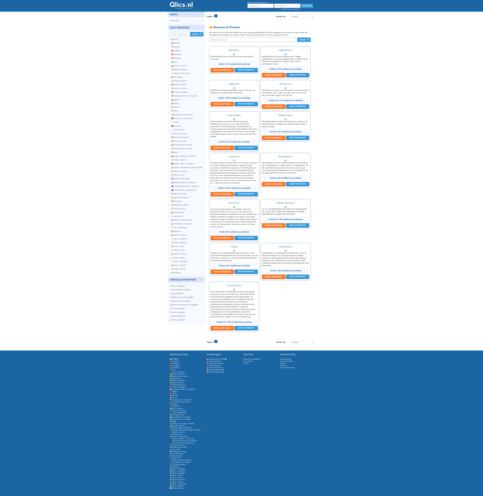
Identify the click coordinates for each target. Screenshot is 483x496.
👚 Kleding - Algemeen (179, 160)
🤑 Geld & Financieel (178, 141)
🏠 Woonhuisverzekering (215, 372)
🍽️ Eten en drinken (178, 130)
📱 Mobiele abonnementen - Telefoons (184, 186)
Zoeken (302, 40)
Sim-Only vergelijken (177, 308)
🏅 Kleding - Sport (177, 175)
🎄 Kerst (174, 62)
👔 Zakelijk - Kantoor (178, 269)
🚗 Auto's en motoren (179, 66)
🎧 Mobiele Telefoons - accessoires (183, 182)
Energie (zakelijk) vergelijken (180, 301)
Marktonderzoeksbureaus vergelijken (184, 305)
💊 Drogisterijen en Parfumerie (182, 114)
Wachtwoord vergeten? (290, 9)
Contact (246, 363)
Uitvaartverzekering (177, 316)
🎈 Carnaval (175, 47)
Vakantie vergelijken (177, 320)
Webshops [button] (174, 39)
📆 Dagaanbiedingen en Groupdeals (184, 96)
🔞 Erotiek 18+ (176, 126)
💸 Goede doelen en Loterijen (181, 148)
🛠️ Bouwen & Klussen (179, 88)
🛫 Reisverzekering (213, 365)
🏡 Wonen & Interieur (179, 254)
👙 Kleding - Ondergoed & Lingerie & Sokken (187, 167)
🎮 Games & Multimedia (180, 137)
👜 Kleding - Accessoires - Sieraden (183, 156)
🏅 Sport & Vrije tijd (178, 209)
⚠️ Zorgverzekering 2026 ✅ (217, 359)
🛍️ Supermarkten (177, 212)
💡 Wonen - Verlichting (179, 261)
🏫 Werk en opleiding (178, 235)
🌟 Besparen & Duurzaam (180, 73)
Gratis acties (174, 20)
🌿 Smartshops (176, 201)
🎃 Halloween (176, 50)
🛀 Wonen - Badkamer (179, 239)
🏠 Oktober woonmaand (180, 197)
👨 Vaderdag (176, 58)
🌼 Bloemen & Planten (179, 81)
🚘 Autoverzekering (213, 361)
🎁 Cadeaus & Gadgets (179, 92)
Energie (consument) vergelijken (182, 297)
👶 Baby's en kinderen (179, 69)
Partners (283, 363)
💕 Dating (174, 103)
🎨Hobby (174, 152)
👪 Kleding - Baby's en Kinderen (182, 163)
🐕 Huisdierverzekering (215, 363)
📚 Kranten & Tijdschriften (180, 179)
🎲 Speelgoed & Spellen (179, 205)
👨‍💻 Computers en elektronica (181, 118)
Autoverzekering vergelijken (180, 289)
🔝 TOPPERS (175, 43)
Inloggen (307, 5)
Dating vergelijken (177, 293)
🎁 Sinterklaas (176, 54)
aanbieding (222, 70)
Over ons (283, 365)
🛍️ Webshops (176, 231)
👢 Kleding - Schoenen (179, 171)
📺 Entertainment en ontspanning (183, 190)
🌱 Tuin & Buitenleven (179, 227)
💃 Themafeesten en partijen (181, 224)
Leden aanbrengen (286, 361)
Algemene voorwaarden (251, 359)
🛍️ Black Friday (176, 77)
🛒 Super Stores (177, 216)
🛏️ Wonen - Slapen (178, 257)
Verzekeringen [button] (175, 273)
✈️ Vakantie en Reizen (179, 194)
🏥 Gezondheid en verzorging (181, 145)
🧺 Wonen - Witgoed (178, 265)
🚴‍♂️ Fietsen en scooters (179, 133)
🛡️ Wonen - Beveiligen (179, 242)
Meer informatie (246, 70)
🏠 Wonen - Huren (178, 246)
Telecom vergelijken (177, 312)
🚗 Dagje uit (175, 99)
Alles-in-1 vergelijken (177, 286)
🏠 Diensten (175, 107)
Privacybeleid (248, 361)
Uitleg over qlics (285, 359)
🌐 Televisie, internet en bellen (181, 220)
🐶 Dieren (174, 111)
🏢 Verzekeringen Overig (215, 370)
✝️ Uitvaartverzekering (215, 367)
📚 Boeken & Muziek (178, 84)
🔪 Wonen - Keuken (178, 250)
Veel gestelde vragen (287, 367)
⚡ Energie (175, 122)
